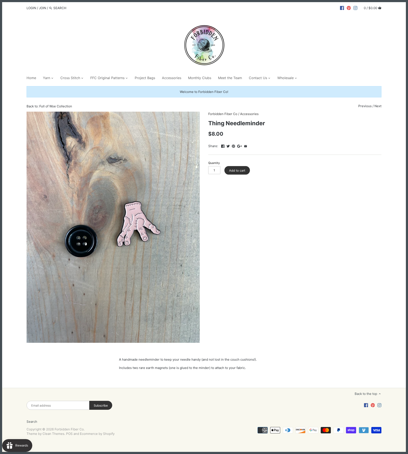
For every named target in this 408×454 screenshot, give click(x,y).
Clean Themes (53, 434)
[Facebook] (342, 8)
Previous (365, 106)
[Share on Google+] (239, 146)
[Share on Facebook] (222, 146)
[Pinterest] (349, 8)
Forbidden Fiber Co (222, 114)
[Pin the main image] (233, 146)
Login (31, 8)
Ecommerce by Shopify (97, 434)
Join (42, 8)
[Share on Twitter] (228, 146)
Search (32, 422)
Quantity (214, 163)
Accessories (249, 114)
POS (69, 434)
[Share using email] (245, 146)
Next (377, 106)
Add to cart (237, 170)
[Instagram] (355, 8)
